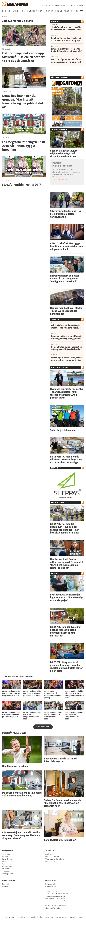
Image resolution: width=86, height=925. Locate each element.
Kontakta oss (78, 6)
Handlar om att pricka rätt (16, 766)
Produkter (48, 854)
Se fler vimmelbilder (43, 727)
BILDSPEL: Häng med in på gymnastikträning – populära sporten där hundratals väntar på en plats (66, 666)
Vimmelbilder (70, 11)
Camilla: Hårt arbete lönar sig (60, 840)
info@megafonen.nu (57, 896)
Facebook (5, 884)
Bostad (58, 11)
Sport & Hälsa (46, 11)
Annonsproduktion (51, 861)
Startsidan (6, 854)
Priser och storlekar (52, 857)
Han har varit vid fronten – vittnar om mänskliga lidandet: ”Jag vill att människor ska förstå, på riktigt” (66, 563)
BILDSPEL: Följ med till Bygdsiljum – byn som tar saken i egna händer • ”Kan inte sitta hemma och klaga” (65, 528)
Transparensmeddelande (61, 179)
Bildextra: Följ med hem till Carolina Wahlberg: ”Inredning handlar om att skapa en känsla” (22, 835)
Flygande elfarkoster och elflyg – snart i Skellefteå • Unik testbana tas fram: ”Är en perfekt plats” (66, 393)
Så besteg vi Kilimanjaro (63, 430)
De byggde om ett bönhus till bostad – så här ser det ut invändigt (22, 794)
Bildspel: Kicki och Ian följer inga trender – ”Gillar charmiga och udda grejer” (66, 597)
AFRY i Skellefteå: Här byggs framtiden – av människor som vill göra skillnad (66, 246)
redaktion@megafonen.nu (58, 894)
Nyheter (6, 11)
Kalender (5, 869)
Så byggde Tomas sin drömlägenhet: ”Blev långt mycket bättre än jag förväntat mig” (63, 803)
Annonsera (46, 6)
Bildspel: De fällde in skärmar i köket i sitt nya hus (60, 760)
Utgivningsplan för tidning (54, 859)
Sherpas (80, 917)
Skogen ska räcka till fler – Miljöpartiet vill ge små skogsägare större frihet (64, 153)
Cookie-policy (61, 917)
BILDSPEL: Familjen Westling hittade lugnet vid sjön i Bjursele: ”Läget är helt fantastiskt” (65, 631)
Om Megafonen (66, 6)
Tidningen (55, 6)
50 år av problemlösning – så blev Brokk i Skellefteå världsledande (65, 214)
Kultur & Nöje (18, 11)
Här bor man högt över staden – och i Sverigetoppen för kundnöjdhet (66, 311)
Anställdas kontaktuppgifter (55, 898)
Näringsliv (32, 11)
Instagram (5, 886)
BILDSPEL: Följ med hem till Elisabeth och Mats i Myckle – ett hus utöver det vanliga (66, 459)
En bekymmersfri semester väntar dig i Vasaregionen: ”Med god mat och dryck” (64, 278)
